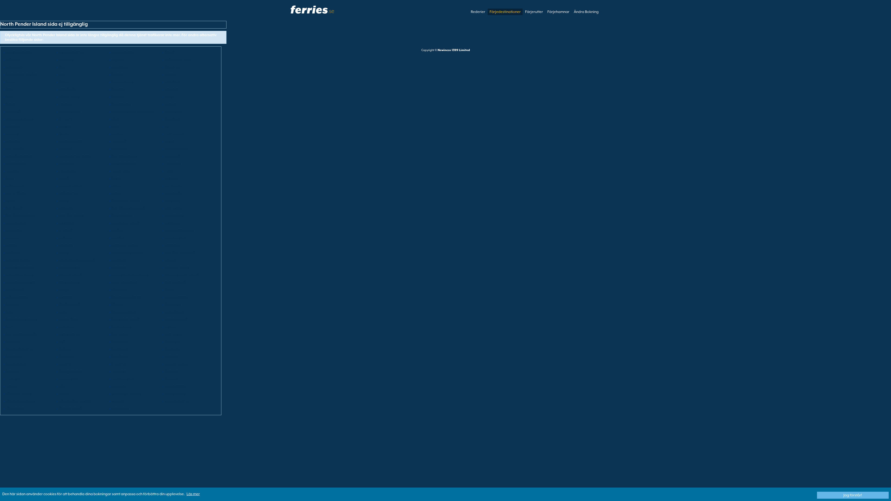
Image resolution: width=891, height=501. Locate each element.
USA (62, 386)
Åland (169, 52)
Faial (116, 126)
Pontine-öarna (124, 312)
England (13, 126)
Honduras (67, 171)
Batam (117, 74)
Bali (62, 74)
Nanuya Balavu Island (130, 275)
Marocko (119, 267)
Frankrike (14, 141)
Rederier (478, 12)
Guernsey (67, 163)
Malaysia (172, 245)
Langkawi (173, 223)
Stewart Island (176, 364)
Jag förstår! (852, 495)
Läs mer (193, 494)
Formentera (174, 134)
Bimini (64, 82)
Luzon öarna (175, 238)
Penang (12, 304)
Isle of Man (173, 186)
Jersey (64, 201)
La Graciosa (16, 223)
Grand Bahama (19, 156)
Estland (65, 126)
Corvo (170, 97)
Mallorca (13, 252)
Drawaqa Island (19, 119)
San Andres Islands (21, 334)
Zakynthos (120, 408)
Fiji (167, 126)
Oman (170, 290)
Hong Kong (121, 171)
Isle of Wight (16, 193)
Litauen (12, 238)
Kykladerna (121, 104)
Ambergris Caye (178, 60)
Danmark (14, 111)
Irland (117, 186)
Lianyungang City (179, 230)
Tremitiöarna (123, 379)
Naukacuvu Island (21, 282)
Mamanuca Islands (127, 252)
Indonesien (15, 186)
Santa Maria (69, 334)
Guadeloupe (16, 163)
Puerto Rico (68, 319)
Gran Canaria (176, 149)
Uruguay (119, 386)
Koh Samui (173, 208)
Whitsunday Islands (75, 401)
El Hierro (66, 119)
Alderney (66, 60)
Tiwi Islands (68, 379)
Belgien (171, 74)
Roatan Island (176, 319)
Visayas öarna (177, 401)
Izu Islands (173, 193)
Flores (117, 134)
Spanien (171, 356)
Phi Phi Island (69, 304)
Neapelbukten (124, 163)
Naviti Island (69, 282)
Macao (12, 245)
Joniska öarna (70, 186)
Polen (63, 312)
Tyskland (119, 141)
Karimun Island (124, 156)
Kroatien (66, 104)
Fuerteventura (70, 141)
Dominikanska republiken (133, 111)
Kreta (10, 104)
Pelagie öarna (176, 297)
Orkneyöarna (17, 297)
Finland (12, 134)
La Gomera (174, 215)
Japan (11, 201)
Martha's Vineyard (180, 252)
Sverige (12, 371)
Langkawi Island (125, 223)
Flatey (64, 134)
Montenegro (69, 267)
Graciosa (119, 149)
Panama (66, 297)
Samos (170, 327)
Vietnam (119, 401)
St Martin (119, 364)
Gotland (66, 149)
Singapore (120, 349)
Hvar (169, 171)
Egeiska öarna (71, 52)
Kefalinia (172, 201)
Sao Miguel (174, 334)
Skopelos (172, 349)
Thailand (13, 379)
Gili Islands (15, 149)
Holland (12, 171)
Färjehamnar (558, 12)
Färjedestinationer (505, 12)
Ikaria (116, 178)
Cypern (171, 104)
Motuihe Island (177, 267)
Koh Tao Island (71, 215)
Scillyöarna (68, 193)
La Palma (66, 223)
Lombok (119, 238)
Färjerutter (534, 12)
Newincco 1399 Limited (454, 50)
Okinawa (119, 290)
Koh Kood (14, 208)
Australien (120, 67)
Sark (62, 342)
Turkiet (11, 386)
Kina (9, 97)
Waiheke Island (18, 394)
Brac (9, 89)
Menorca (119, 260)
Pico (9, 312)
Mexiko (171, 260)
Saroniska (120, 342)
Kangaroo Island (126, 201)
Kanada (118, 89)
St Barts (65, 364)
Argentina (14, 67)
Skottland (173, 342)
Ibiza (10, 178)
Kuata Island (122, 215)
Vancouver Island (126, 394)
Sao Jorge (120, 334)
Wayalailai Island (20, 401)
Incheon (171, 178)
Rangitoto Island (125, 319)
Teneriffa (119, 371)
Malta (63, 252)
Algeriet (118, 60)
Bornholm (173, 82)
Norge (64, 290)
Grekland (172, 156)
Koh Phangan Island (128, 208)
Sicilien (64, 349)
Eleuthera (173, 119)
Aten (62, 67)
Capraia (172, 89)
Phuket (117, 304)
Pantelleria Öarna (127, 297)
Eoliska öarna (123, 52)
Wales (64, 394)
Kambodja (68, 89)
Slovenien (67, 356)
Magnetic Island (125, 245)
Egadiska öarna (19, 52)
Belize (11, 82)
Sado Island (121, 327)
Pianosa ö (173, 304)
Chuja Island (69, 97)
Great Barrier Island (75, 156)
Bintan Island (122, 82)
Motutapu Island (19, 275)
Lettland (66, 230)
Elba (115, 119)
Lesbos (117, 230)
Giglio (170, 141)
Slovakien (14, 356)
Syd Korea (120, 356)
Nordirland (15, 290)
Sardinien (14, 342)
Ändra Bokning (586, 12)
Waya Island (175, 394)
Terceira (171, 371)
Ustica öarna (175, 386)
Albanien (13, 60)
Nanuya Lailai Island (182, 275)
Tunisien (171, 379)
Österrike (172, 67)
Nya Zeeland (175, 282)
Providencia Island (21, 319)
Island (64, 178)
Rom (9, 327)
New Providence (125, 282)
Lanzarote (14, 230)
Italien (117, 193)
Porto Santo (174, 312)
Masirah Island (18, 260)
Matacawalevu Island (77, 260)
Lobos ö (65, 238)
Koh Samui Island (20, 215)
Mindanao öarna (20, 267)
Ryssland (66, 327)
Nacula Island (70, 275)
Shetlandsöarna (19, 349)
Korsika (118, 97)
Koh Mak (66, 208)
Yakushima (15, 408)
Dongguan (174, 111)
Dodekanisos (70, 111)
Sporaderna (16, 364)
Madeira (66, 245)
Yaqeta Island (70, 408)
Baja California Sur (21, 74)
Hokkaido (173, 163)
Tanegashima (70, 371)
